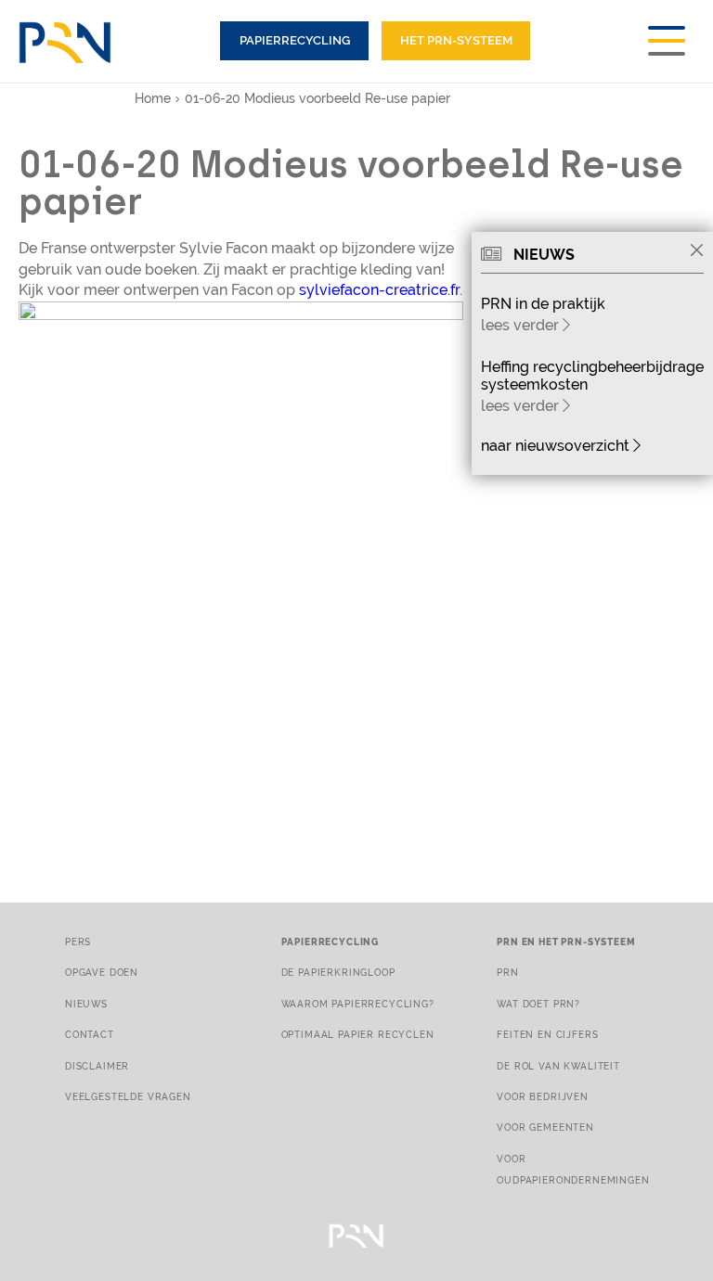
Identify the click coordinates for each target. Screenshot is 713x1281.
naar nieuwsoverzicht (557, 446)
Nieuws (86, 1003)
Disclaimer (97, 1065)
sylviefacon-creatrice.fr (379, 290)
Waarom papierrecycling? (357, 1003)
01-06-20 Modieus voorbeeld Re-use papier (317, 98)
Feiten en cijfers (547, 1034)
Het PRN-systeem (456, 40)
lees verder (522, 325)
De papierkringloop (338, 972)
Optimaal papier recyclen (357, 1034)
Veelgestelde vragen (128, 1096)
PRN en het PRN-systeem (566, 941)
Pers (78, 941)
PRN (508, 972)
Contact (89, 1034)
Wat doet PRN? (538, 1003)
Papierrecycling (295, 40)
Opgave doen (101, 972)
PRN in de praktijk (543, 304)
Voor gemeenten (545, 1127)
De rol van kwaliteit (558, 1065)
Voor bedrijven (543, 1096)
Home (153, 98)
